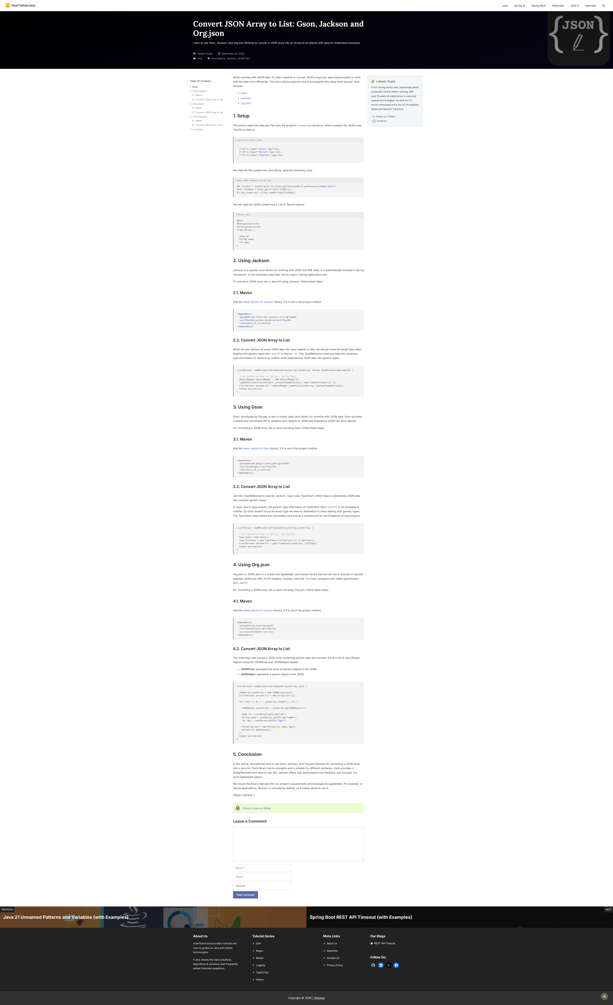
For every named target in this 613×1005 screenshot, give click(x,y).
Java (505, 5)
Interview (590, 5)
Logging (260, 965)
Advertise (332, 950)
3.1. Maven (197, 108)
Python (260, 979)
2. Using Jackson (198, 91)
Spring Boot (539, 5)
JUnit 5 (574, 5)
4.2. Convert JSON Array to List (207, 125)
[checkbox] (604, 996)
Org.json (246, 103)
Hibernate (558, 5)
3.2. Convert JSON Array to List (207, 112)
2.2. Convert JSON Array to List (207, 99)
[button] (603, 5)
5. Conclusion (197, 129)
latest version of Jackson (258, 301)
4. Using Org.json (198, 116)
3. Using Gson (197, 104)
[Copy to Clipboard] (361, 141)
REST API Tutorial (384, 943)
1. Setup (194, 86)
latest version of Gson (256, 448)
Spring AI (519, 5)
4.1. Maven (197, 120)
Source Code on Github (257, 808)
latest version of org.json (258, 610)
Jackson (231, 58)
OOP (258, 943)
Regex (259, 950)
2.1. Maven (197, 95)
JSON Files (243, 58)
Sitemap (319, 998)
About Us (332, 943)
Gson (244, 93)
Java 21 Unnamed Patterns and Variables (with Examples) (66, 917)
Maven (260, 957)
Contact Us (333, 957)
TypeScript (262, 972)
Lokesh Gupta (204, 53)
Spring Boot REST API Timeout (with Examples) (361, 917)
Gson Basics (218, 58)
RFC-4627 (240, 583)
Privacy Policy (335, 965)
